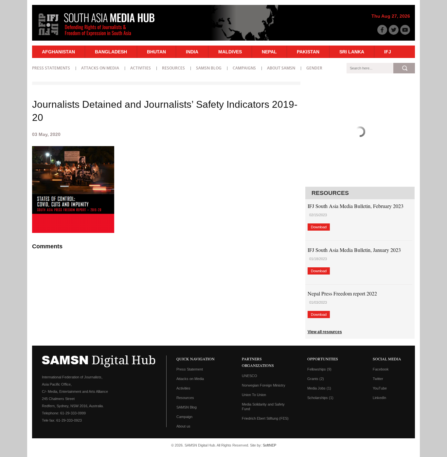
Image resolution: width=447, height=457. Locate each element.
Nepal (269, 51)
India (192, 51)
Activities (140, 68)
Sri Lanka (351, 51)
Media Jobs (319, 388)
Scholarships (320, 398)
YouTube (380, 388)
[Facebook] (382, 30)
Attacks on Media (100, 68)
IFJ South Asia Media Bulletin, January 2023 (354, 249)
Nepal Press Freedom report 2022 (342, 293)
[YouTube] (405, 30)
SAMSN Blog (209, 68)
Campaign (184, 417)
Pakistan (308, 51)
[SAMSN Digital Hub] (101, 37)
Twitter (378, 379)
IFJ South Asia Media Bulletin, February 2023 (355, 205)
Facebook (381, 369)
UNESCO (249, 376)
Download (319, 227)
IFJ (387, 51)
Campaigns (244, 68)
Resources (173, 68)
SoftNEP (269, 445)
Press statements (51, 68)
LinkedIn (379, 398)
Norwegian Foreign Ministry (263, 385)
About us (183, 426)
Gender (314, 68)
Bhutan (156, 51)
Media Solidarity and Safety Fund (263, 406)
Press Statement (189, 369)
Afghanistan (58, 51)
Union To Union (254, 395)
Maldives (230, 51)
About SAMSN (281, 68)
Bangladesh (111, 51)
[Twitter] (394, 30)
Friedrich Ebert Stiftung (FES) (265, 418)
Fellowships (319, 369)
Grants (315, 379)
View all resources (325, 332)
